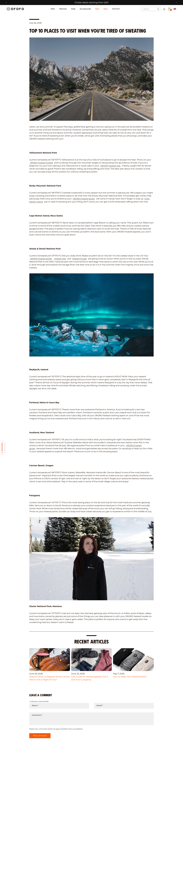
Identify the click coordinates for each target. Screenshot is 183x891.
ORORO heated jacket (84, 199)
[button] (169, 9)
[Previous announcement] (6, 2)
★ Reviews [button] (2, 447)
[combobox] (151, 9)
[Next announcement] (177, 2)
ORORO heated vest (110, 166)
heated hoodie (79, 259)
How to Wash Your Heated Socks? (130, 676)
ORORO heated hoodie (41, 163)
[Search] (158, 9)
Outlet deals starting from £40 (91, 2)
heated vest (60, 259)
